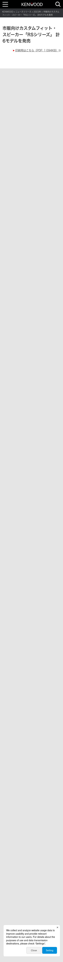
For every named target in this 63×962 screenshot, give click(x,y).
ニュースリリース (23, 12)
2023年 (37, 12)
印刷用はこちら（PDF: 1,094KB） (36, 50)
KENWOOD (7, 12)
